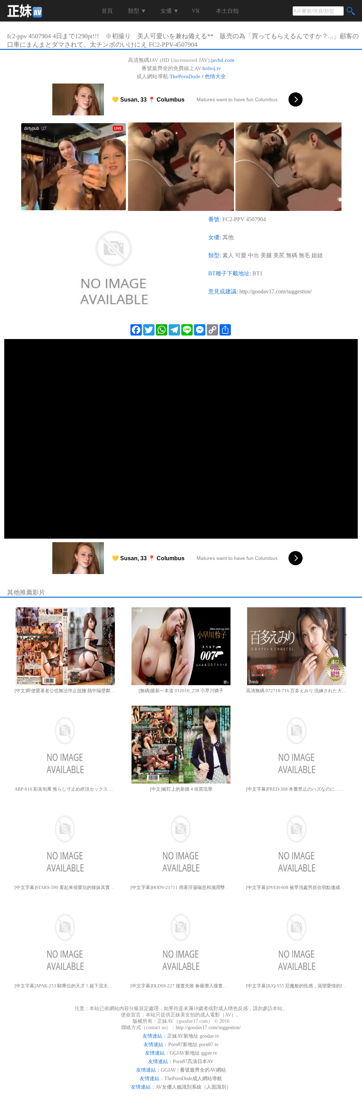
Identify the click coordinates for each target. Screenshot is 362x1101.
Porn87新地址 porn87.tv (193, 1044)
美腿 (266, 255)
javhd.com (222, 60)
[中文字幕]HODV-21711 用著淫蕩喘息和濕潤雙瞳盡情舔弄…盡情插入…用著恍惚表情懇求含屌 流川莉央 (181, 887)
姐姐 (317, 255)
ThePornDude (185, 76)
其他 (228, 237)
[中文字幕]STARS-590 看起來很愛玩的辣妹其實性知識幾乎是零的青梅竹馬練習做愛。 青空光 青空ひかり (65, 887)
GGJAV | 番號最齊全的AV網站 (193, 1070)
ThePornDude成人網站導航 (193, 1078)
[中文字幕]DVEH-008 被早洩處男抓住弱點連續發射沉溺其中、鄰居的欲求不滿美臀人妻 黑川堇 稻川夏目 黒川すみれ (297, 887)
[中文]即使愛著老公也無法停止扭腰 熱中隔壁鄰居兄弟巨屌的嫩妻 (65, 690)
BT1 (257, 273)
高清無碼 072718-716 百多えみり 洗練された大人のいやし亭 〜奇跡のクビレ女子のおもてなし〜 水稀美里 (297, 690)
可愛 (240, 255)
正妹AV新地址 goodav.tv (193, 1036)
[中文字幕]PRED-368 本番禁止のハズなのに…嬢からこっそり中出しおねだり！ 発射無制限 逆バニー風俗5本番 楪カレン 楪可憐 (297, 789)
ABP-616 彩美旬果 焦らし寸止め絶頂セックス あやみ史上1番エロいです (65, 789)
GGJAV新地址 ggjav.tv (193, 1053)
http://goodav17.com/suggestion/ (275, 291)
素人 (228, 255)
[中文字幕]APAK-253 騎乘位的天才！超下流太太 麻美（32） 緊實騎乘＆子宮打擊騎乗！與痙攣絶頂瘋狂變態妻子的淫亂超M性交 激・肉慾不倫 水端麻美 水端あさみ (65, 985)
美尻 (279, 255)
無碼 (291, 255)
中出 (253, 255)
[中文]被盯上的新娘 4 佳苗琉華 (181, 789)
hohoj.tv (212, 68)
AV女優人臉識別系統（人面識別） (193, 1087)
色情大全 (215, 76)
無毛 (304, 255)
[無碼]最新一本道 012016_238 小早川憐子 (181, 690)
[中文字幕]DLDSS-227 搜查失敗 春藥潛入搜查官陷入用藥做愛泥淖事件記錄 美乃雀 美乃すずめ (181, 985)
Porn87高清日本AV (193, 1061)
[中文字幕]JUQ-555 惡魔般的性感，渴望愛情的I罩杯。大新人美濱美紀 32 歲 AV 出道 (297, 985)
